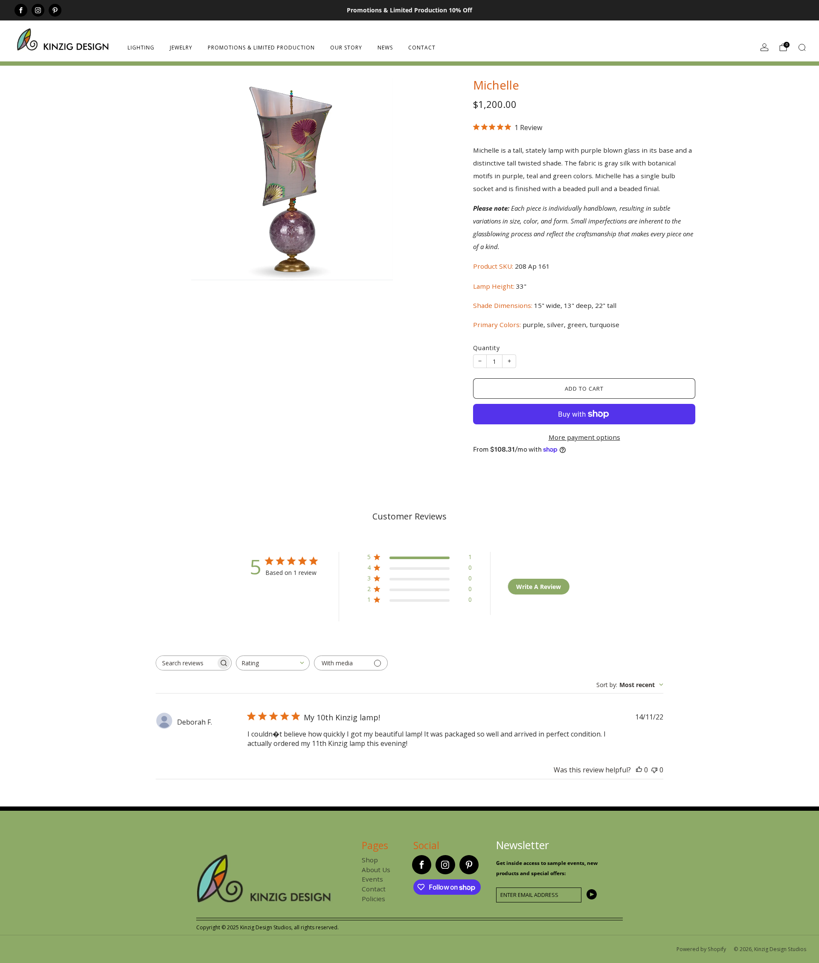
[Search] (802, 47)
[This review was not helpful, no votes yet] (654, 769)
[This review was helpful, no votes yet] (639, 769)
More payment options (584, 437)
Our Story (346, 47)
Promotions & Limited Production (261, 47)
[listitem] (409, 10)
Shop (370, 860)
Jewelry (181, 47)
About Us (376, 869)
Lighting (141, 47)
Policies (373, 898)
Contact (422, 47)
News (385, 47)
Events (372, 879)
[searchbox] (186, 663)
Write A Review (538, 587)
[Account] (764, 47)
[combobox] (273, 663)
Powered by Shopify (701, 949)
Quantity (486, 348)
